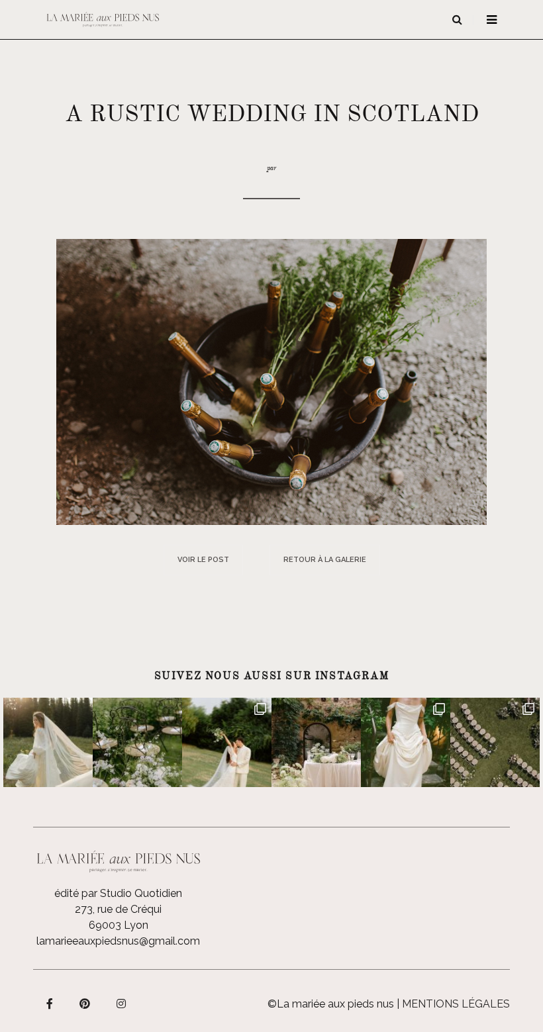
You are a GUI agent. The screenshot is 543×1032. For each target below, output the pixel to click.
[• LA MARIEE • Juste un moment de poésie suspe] (48, 742)
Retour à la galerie (324, 559)
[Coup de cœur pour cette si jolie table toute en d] (316, 742)
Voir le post (203, 559)
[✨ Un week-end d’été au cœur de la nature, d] (227, 742)
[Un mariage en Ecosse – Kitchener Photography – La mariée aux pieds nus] (271, 381)
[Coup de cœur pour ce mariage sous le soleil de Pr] (405, 742)
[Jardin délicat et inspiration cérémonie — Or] (495, 742)
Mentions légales (456, 1004)
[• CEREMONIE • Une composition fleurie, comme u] (137, 742)
